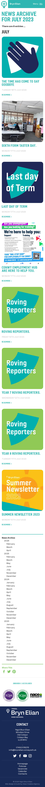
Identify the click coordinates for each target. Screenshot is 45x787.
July (8, 570)
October (10, 612)
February (10, 544)
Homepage (22, 764)
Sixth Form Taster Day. (19, 146)
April (8, 550)
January (10, 583)
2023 (6, 621)
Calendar (22, 771)
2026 (6, 541)
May (8, 563)
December (11, 576)
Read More (6, 95)
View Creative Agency (31, 784)
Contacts (22, 774)
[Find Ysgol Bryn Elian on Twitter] (15, 756)
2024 (6, 579)
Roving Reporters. (16, 332)
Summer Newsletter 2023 (21, 514)
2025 (6, 554)
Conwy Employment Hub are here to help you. (20, 269)
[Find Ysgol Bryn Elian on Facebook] (20, 756)
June (8, 567)
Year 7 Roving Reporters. (21, 393)
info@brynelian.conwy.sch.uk (22, 750)
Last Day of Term (14, 206)
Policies (22, 766)
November (11, 573)
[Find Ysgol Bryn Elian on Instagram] (30, 756)
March (9, 547)
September (11, 608)
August (9, 605)
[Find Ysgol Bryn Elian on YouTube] (25, 756)
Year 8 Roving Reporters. (21, 453)
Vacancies (22, 769)
